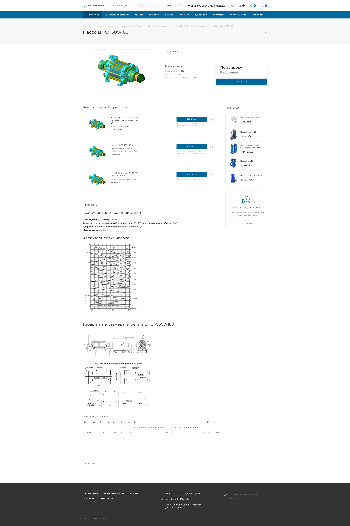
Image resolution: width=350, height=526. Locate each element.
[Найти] (180, 5)
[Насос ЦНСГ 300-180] (121, 70)
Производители (114, 493)
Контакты (107, 498)
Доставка (88, 498)
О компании (90, 493)
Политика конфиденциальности (244, 495)
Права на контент (237, 498)
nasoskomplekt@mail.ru (177, 499)
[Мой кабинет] (232, 6)
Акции (134, 493)
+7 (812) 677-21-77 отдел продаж (206, 6)
